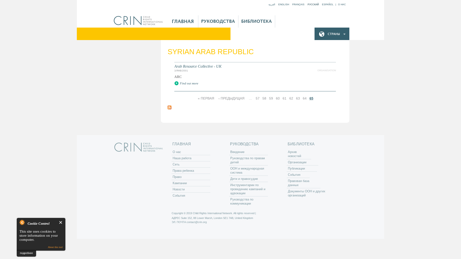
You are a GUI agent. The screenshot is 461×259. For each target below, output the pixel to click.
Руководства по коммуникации (241, 201)
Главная (183, 21)
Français (298, 4)
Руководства (218, 21)
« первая (206, 98)
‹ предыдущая (231, 98)
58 (264, 98)
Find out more (189, 83)
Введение (237, 152)
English (283, 4)
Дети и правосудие (244, 179)
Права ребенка (183, 170)
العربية (271, 4)
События (179, 195)
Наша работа (182, 158)
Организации (297, 162)
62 (291, 98)
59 (271, 98)
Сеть (176, 164)
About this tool (55, 247)
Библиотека (256, 21)
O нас (342, 4)
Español (328, 4)
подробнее (26, 253)
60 (278, 98)
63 (298, 98)
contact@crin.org (197, 222)
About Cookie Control (22, 222)
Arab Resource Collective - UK (198, 66)
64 (305, 98)
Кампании (180, 183)
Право (177, 177)
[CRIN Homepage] (140, 20)
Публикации (296, 168)
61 (284, 98)
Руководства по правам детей (247, 160)
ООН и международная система (247, 170)
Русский (313, 4)
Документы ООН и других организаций (306, 193)
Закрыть (60, 222)
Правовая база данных (298, 183)
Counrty (332, 34)
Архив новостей (294, 154)
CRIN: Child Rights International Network (138, 147)
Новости (179, 189)
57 (258, 98)
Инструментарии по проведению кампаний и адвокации (247, 189)
